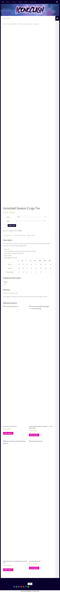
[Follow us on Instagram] (16, 587)
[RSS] (23, 587)
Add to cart (12, 225)
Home (4, 24)
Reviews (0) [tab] (32, 235)
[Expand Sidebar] (57, 18)
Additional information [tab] (20, 235)
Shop (25, 2)
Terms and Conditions (26, 591)
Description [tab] (8, 235)
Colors (8, 217)
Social (13, 2)
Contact (20, 2)
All (4, 18)
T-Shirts (7, 18)
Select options (8, 433)
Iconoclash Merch (11, 24)
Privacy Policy (35, 591)
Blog (3, 2)
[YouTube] (21, 587)
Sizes (8, 221)
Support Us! (33, 2)
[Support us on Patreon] (26, 587)
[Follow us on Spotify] (28, 587)
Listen (7, 2)
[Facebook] (14, 587)
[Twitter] (19, 587)
